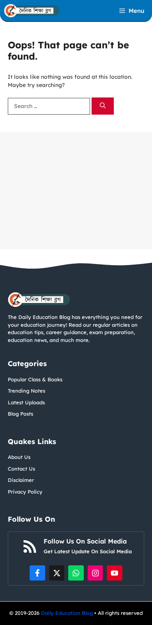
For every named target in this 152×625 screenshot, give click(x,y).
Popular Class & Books (35, 379)
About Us (19, 457)
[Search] (103, 106)
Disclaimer (21, 480)
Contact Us (21, 469)
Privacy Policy (25, 492)
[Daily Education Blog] (32, 10)
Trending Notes (26, 391)
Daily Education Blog (67, 613)
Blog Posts (20, 414)
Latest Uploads (26, 402)
